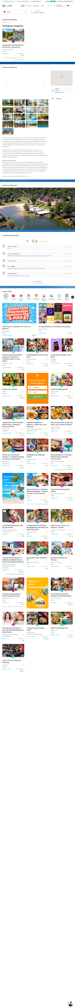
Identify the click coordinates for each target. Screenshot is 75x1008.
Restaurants (36, 5)
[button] (5, 84)
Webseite (62, 99)
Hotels (42, 5)
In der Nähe (28, 5)
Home (22, 5)
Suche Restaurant (37, 396)
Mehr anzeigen (37, 282)
